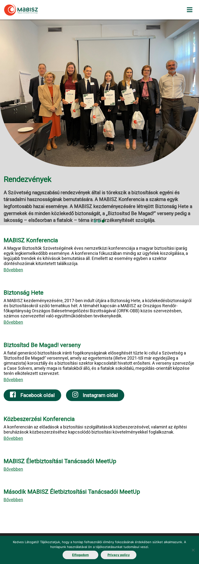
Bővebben (13, 269)
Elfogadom (80, 555)
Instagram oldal (100, 395)
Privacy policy (119, 555)
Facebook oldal (37, 395)
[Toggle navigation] (189, 10)
